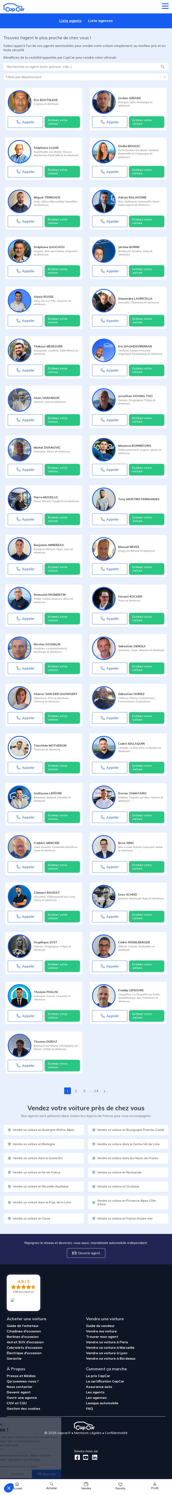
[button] (9, 1488)
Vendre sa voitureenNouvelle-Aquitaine (40, 1186)
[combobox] (6, 77)
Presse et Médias (21, 1376)
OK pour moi (78, 1474)
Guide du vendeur (100, 1326)
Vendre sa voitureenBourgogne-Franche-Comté (130, 1130)
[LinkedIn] (93, 1457)
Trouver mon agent (102, 1336)
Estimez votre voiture (57, 122)
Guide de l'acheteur (23, 1326)
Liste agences (100, 20)
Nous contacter (20, 1387)
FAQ (89, 1408)
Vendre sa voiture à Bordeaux (111, 1358)
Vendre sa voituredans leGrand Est (38, 1158)
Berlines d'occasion (23, 1336)
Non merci (19, 1474)
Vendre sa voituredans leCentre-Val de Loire (128, 1144)
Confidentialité (116, 1433)
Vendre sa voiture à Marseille (110, 1347)
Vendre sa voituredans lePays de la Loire (42, 1202)
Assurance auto (99, 1387)
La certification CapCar (105, 1381)
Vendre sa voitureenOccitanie (118, 1186)
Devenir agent (89, 1253)
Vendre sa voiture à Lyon (106, 1353)
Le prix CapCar (98, 1376)
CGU (23, 1403)
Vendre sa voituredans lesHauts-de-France (127, 1158)
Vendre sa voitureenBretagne (34, 1144)
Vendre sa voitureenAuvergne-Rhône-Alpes (43, 1130)
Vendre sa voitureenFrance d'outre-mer (125, 1218)
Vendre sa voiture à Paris (107, 1342)
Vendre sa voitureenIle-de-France (36, 1172)
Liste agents (70, 20)
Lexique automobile (102, 1403)
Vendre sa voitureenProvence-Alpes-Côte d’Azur (126, 1202)
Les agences (96, 1397)
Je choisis (48, 1474)
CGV (10, 1403)
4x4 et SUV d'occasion (25, 1342)
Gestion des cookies (23, 1408)
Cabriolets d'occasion (24, 1347)
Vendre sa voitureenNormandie (119, 1172)
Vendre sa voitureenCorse (31, 1218)
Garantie (14, 1358)
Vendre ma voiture (101, 1331)
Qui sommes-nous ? (23, 1381)
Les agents (95, 1392)
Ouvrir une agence (22, 1397)
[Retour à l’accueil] (13, 7)
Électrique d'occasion (24, 1353)
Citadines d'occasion (24, 1331)
